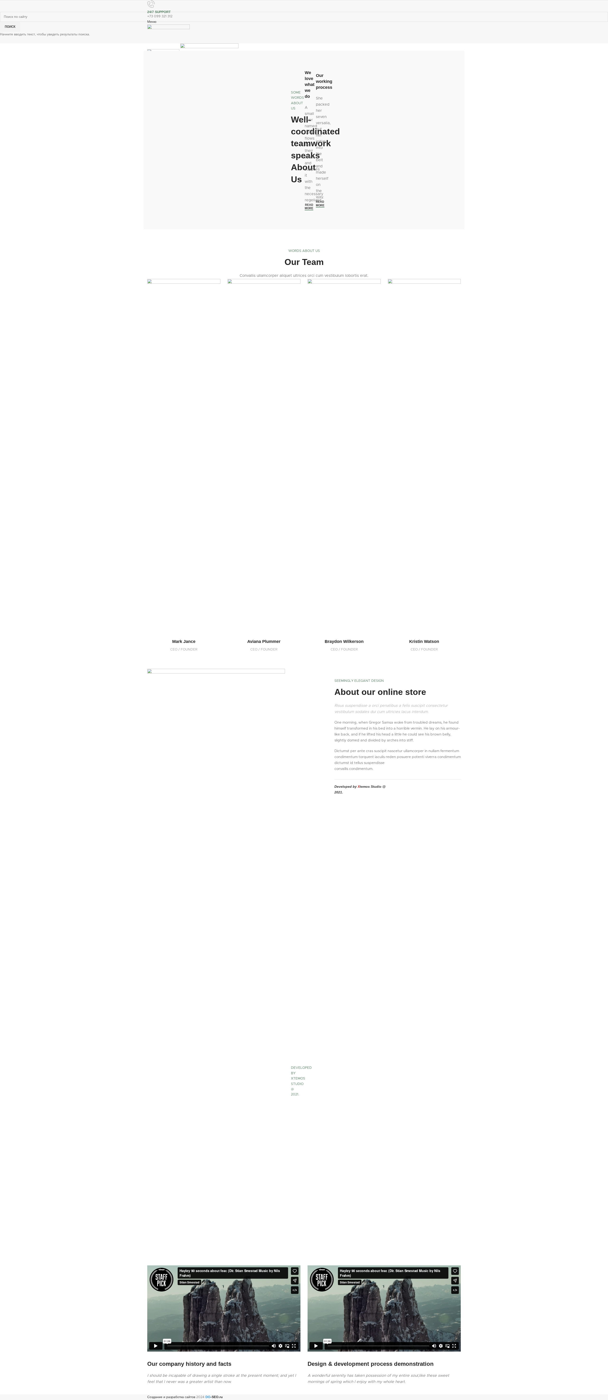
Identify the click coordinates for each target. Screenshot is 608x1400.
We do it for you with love (295, 1211)
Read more (309, 206)
